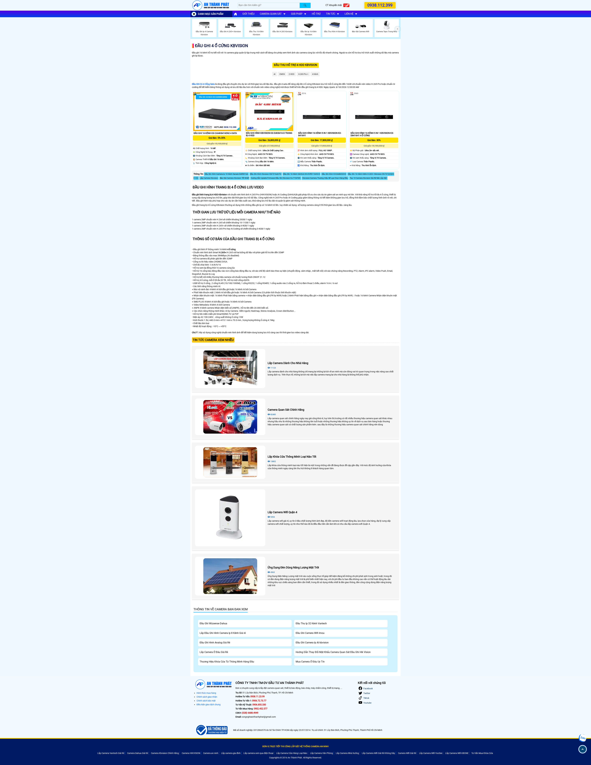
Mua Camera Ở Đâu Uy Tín (310, 661)
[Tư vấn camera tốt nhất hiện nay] (398, 29)
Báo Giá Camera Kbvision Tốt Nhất (234, 178)
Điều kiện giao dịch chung (209, 704)
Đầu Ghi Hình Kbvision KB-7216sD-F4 (265, 174)
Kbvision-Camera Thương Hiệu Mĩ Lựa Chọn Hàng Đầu (325, 178)
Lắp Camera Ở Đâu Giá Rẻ (214, 652)
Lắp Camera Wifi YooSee (430, 753)
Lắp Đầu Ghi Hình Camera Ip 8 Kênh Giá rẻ (223, 633)
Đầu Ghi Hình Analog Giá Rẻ (215, 642)
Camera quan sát (271, 13)
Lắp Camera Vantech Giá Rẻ (110, 753)
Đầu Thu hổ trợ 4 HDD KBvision (295, 64)
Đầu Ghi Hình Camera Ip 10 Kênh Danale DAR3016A (226, 174)
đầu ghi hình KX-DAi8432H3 (334, 174)
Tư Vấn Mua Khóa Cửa (482, 753)
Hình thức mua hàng (206, 693)
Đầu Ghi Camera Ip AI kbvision (312, 642)
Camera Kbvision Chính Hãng (165, 753)
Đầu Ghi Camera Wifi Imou (310, 633)
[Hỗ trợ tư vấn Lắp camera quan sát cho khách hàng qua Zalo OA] (582, 738)
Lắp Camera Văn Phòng (321, 753)
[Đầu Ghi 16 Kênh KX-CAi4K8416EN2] (217, 111)
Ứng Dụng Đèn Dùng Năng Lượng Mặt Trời (293, 567)
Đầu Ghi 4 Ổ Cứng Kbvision (221, 45)
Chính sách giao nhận (207, 697)
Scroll (582, 749)
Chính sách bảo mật (206, 700)
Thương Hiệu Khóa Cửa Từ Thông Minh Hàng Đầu (227, 661)
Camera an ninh (210, 753)
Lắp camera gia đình (231, 753)
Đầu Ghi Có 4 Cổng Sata (203, 84)
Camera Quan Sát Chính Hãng (286, 409)
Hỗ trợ (316, 13)
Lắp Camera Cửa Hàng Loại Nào (291, 753)
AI (274, 74)
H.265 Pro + (303, 74)
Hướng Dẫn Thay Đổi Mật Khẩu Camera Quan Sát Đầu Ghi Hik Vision (333, 652)
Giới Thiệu (248, 13)
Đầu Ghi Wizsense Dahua (213, 623)
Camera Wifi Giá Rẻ (407, 753)
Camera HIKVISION (191, 753)
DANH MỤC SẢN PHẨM (210, 13)
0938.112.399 (380, 5)
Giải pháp (296, 13)
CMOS (282, 74)
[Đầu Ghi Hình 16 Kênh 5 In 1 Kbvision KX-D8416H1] (374, 111)
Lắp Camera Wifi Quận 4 (282, 512)
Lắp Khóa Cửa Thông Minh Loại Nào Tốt (292, 456)
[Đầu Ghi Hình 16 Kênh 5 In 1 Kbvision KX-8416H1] (322, 111)
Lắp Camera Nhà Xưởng (347, 753)
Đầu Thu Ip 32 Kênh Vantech (311, 623)
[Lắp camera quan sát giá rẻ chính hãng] (235, 14)
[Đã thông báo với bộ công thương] (211, 730)
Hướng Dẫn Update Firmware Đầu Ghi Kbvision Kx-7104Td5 (275, 178)
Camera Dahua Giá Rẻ (137, 753)
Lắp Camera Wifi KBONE (456, 753)
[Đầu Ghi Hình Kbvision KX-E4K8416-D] (269, 111)
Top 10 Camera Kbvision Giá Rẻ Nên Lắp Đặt (368, 178)
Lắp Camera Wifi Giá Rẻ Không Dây (378, 753)
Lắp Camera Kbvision (209, 178)
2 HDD (291, 74)
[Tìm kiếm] (305, 5)
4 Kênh (315, 74)
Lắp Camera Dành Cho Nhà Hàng (288, 363)
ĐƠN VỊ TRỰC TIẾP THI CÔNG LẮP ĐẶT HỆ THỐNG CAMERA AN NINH (295, 746)
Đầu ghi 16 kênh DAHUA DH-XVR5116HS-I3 (301, 174)
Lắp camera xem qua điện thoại (258, 753)
